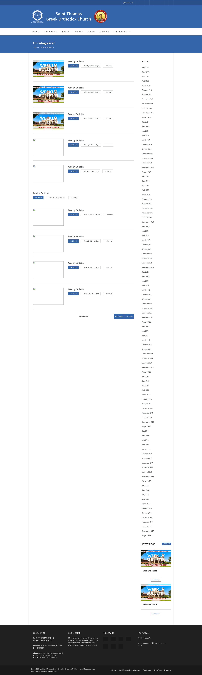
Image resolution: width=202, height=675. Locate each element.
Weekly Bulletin (76, 61)
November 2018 (147, 467)
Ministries (66, 32)
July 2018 (145, 486)
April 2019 (145, 445)
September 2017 (148, 531)
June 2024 (145, 181)
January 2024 (146, 204)
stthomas (109, 66)
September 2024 (148, 167)
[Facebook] (137, 2)
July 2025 (145, 122)
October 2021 (147, 313)
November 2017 (147, 522)
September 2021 (148, 317)
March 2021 (146, 340)
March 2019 (146, 449)
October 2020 (147, 363)
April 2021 (145, 335)
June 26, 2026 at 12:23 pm (57, 198)
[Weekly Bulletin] (48, 68)
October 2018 (147, 472)
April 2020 (145, 390)
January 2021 (146, 349)
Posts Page (147, 670)
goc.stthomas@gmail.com (48, 655)
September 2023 (148, 222)
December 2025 (147, 99)
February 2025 (147, 145)
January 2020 (146, 404)
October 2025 (147, 108)
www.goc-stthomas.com (48, 657)
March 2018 (146, 504)
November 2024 (147, 158)
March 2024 (146, 195)
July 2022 (145, 272)
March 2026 (146, 85)
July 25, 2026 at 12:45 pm (91, 92)
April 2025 (145, 135)
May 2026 (145, 76)
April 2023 (145, 235)
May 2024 (145, 185)
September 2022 (148, 267)
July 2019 (145, 431)
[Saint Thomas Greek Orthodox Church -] (69, 22)
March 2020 (146, 395)
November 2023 (147, 213)
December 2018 (147, 463)
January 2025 (146, 149)
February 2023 (147, 245)
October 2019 (147, 417)
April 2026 (145, 81)
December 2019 (147, 408)
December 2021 (147, 304)
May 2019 (145, 440)
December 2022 (147, 254)
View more (166, 544)
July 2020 (145, 376)
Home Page (35, 32)
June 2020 (145, 381)
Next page (119, 316)
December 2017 (147, 517)
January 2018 (146, 513)
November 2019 (147, 413)
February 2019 (147, 454)
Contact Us (105, 32)
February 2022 (147, 295)
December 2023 (147, 208)
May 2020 (145, 385)
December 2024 (147, 154)
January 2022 (146, 299)
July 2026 (145, 67)
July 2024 (145, 176)
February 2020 (147, 399)
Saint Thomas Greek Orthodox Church (44, 671)
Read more (73, 66)
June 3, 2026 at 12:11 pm (91, 294)
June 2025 (145, 126)
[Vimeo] (156, 2)
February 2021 (147, 345)
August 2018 (146, 481)
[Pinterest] (152, 2)
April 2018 (145, 499)
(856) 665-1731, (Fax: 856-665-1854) (51, 653)
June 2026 (145, 72)
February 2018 (147, 508)
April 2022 (145, 285)
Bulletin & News (51, 32)
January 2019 (146, 458)
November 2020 (147, 358)
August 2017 (146, 536)
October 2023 (147, 217)
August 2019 (146, 426)
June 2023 (145, 226)
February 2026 (147, 90)
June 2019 (145, 435)
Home (35, 47)
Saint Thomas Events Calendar (129, 670)
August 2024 (146, 172)
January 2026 (146, 94)
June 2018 (145, 490)
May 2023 (145, 231)
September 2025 (148, 113)
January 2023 (146, 249)
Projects (79, 32)
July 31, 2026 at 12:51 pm (91, 66)
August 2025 (146, 117)
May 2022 (145, 281)
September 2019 (148, 422)
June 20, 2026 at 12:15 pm (92, 215)
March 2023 (146, 240)
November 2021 (147, 308)
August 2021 (146, 322)
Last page (129, 316)
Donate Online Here (122, 32)
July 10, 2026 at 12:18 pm (91, 145)
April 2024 (145, 190)
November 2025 (147, 104)
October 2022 (147, 263)
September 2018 (148, 476)
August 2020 (146, 372)
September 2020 (148, 367)
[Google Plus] (147, 2)
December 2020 (147, 354)
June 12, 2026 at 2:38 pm (91, 241)
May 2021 (145, 331)
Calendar (113, 670)
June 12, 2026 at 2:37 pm (91, 267)
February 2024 (147, 199)
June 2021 (145, 326)
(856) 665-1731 (128, 3)
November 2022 (147, 258)
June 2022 (145, 276)
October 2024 (147, 163)
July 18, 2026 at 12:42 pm (91, 118)
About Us (91, 32)
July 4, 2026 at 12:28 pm (91, 171)
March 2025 (146, 140)
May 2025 (145, 131)
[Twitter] (142, 2)
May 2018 (145, 495)
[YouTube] (161, 2)
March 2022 (146, 290)
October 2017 (147, 526)
